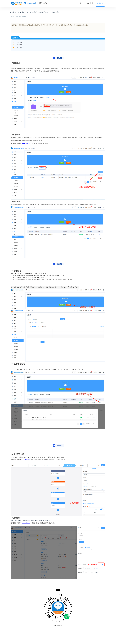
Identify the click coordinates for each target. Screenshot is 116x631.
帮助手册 (90, 3)
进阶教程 (100, 3)
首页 (81, 3)
